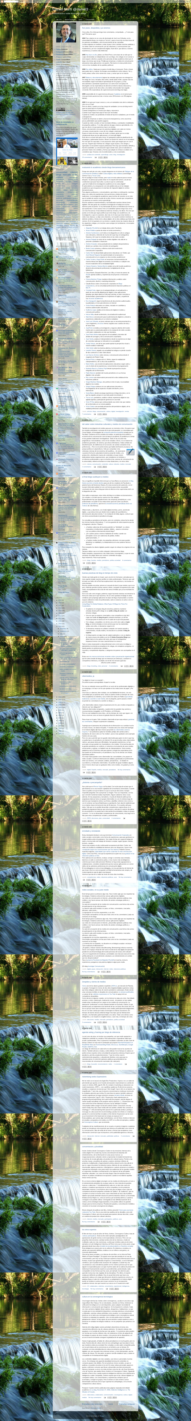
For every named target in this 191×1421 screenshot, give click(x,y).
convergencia (118, 1395)
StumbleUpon (123, 1045)
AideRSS (91, 1047)
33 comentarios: (87, 157)
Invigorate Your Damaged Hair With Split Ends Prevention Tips (67, 508)
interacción (99, 969)
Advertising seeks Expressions (94, 1077)
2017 (60, 605)
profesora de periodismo (90, 503)
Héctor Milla (90, 314)
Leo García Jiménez (92, 355)
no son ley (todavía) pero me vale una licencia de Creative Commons (65, 112)
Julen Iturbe (89, 348)
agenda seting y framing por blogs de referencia (101, 1032)
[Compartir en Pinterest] (107, 157)
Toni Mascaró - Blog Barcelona (65, 368)
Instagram (59, 52)
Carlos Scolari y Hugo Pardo (95, 259)
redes (98, 877)
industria (116, 464)
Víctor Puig (62, 576)
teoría (76, 182)
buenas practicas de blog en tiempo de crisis (99, 573)
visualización (66, 206)
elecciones (95, 818)
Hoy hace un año (91, 55)
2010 (60, 624)
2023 (60, 600)
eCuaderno (62, 310)
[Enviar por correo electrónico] (99, 157)
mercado (128, 464)
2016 (60, 608)
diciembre (63, 628)
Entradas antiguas (127, 1404)
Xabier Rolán (62, 379)
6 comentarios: (127, 560)
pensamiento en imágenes (67, 249)
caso (69, 229)
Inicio (111, 1404)
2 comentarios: (87, 467)
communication (108, 1395)
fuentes (93, 560)
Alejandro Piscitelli (92, 228)
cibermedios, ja (88, 676)
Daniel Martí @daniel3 (70, 9)
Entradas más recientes (92, 1404)
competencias (91, 877)
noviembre (63, 631)
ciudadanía (60, 192)
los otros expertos (89, 1230)
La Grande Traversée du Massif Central (65, 342)
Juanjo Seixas (90, 343)
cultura (108, 411)
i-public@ (61, 473)
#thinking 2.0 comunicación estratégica (67, 516)
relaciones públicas (107, 877)
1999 (60, 720)
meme (71, 231)
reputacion (59, 212)
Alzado (88, 274)
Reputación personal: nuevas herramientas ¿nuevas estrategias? (66, 579)
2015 (60, 610)
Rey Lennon (90, 377)
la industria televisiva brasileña (113, 432)
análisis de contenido (93, 154)
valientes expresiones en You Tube (104, 994)
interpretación (73, 212)
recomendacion (103, 1064)
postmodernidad (61, 214)
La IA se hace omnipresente (66, 258)
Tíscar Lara (96, 175)
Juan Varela (90, 339)
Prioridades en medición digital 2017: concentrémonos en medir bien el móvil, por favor (67, 536)
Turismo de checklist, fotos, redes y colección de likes (66, 280)
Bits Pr (88, 288)
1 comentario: (118, 1064)
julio (61, 634)
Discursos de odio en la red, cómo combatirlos (66, 390)
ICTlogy (61, 302)
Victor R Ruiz (90, 402)
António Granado (91, 244)
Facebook (59, 54)
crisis (99, 666)
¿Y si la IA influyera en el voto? (67, 297)
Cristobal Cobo (91, 290)
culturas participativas (89, 1236)
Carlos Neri (89, 253)
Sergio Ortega (90, 386)
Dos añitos (89, 69)
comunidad (74, 202)
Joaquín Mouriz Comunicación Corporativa (63, 489)
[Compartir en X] (103, 157)
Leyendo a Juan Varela (97, 699)
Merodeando (62, 533)
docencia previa (70, 19)
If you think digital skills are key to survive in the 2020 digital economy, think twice (66, 446)
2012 (60, 618)
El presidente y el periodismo (66, 454)
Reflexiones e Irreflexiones (67, 361)
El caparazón (62, 388)
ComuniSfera (90, 19)
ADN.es (114, 986)
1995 (60, 728)
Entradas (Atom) (96, 1408)
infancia (66, 225)
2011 (60, 621)
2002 (60, 712)
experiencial (117, 1286)
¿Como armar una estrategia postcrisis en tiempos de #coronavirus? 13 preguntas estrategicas (66, 428)
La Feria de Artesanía (64, 319)
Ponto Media (62, 586)
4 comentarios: (116, 818)
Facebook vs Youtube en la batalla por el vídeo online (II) (66, 519)
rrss (67, 221)
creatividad (59, 218)
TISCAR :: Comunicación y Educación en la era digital (67, 406)
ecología (75, 186)
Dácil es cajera (62, 469)
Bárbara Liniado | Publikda (67, 505)
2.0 (88, 1286)
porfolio (76, 231)
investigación (121, 154)
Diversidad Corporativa (66, 330)
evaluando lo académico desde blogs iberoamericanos (103, 167)
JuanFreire (89, 328)
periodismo (105, 560)
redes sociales (72, 188)
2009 (60, 626)
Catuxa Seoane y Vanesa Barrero (97, 266)
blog (114, 154)
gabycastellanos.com (65, 424)
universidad (106, 818)
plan (100, 818)
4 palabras (117, 94)
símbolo (69, 227)
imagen (75, 184)
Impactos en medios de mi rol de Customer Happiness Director (66, 547)
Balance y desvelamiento (94, 77)
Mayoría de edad (63, 409)
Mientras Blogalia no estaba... (67, 362)
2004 (60, 707)
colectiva (101, 1286)
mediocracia (62, 453)
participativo (108, 1219)
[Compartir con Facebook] (105, 157)
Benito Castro (90, 248)
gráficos (68, 216)
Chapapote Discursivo (65, 459)
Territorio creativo (64, 414)
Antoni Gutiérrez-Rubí (65, 257)
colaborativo (94, 1286)
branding (94, 666)
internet (106, 969)
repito (109, 177)
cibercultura (91, 1395)
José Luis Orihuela (92, 321)
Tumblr (58, 59)
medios (122, 464)
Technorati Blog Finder (103, 1045)
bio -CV (59, 19)
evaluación (60, 196)
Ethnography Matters (65, 554)
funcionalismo (69, 204)
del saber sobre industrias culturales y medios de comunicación (107, 424)
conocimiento (109, 1286)
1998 (60, 723)
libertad (64, 227)
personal (104, 666)
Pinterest (59, 57)
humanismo (67, 219)
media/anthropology (65, 396)
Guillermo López (91, 310)
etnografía (74, 223)
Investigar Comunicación (96, 966)
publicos (116, 1136)
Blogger (102, 1416)
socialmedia (60, 202)
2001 (60, 715)
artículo (89, 411)
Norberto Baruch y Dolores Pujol (96, 368)
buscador (94, 1064)
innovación (60, 184)
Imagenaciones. (63, 435)
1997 (60, 726)
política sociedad (115, 560)
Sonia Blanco (90, 393)
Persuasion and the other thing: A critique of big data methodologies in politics (67, 557)
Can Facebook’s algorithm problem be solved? (65, 500)
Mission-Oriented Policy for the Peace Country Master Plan (67, 304)
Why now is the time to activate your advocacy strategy (65, 417)
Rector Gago (98, 786)
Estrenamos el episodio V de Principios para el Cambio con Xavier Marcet (67, 372)
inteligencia (125, 1286)
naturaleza (59, 225)
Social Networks (63, 497)
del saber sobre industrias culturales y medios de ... (68, 649)
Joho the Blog (63, 525)
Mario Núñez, (90, 364)
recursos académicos (96, 298)
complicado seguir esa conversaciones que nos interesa (100, 849)
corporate (59, 204)
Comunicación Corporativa (120, 835)
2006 (60, 702)
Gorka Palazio (90, 305)
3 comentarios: (87, 1022)
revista (127, 411)
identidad (75, 206)
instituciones (74, 210)
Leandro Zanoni (91, 350)
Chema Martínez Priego (93, 279)
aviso (111, 154)
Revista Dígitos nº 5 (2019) (66, 461)
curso (80, 19)
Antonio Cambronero (92, 233)
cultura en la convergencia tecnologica (97, 1297)
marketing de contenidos (62, 232)
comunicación (101, 411)
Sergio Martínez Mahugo (94, 382)
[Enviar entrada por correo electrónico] (95, 157)
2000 (60, 718)
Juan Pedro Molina (92, 334)
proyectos (68, 218)
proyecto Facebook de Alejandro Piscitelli (100, 960)
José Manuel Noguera (93, 255)
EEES (89, 818)
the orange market (64, 277)
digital (113, 411)
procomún (66, 231)
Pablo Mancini (90, 373)
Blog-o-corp (62, 295)
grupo (93, 969)
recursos (101, 323)
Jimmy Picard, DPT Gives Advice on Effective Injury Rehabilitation (65, 399)
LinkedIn (59, 62)
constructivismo (61, 210)
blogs (94, 411)
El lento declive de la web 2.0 (66, 483)
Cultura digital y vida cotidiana (112, 173)
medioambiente (72, 200)
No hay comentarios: (124, 769)
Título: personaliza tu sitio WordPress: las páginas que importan (66, 382)
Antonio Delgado (91, 239)
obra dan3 (72, 196)
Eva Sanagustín (91, 301)
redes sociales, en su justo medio (95, 890)
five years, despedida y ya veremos (96, 28)
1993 (60, 733)
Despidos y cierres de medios (94, 982)
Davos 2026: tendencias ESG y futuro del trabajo (66, 333)
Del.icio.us (114, 1045)
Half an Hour (62, 270)
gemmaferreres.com (65, 318)
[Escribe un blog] (101, 157)
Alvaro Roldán (90, 230)
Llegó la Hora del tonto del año (67, 565)
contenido (105, 464)
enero (62, 636)
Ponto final (61, 587)
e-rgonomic (62, 443)
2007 (60, 699)
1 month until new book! (65, 265)
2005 (60, 705)
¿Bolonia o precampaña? (92, 782)
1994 (60, 731)
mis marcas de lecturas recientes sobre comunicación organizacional (111, 656)
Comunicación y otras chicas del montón (65, 570)
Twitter (58, 49)
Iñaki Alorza (89, 317)
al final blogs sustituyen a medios (95, 477)
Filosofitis (61, 324)
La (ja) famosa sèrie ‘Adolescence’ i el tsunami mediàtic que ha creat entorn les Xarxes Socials (66, 354)
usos (115, 877)
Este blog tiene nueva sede (66, 492)
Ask (95, 1047)
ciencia (89, 464)
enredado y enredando (91, 831)
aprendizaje (105, 154)
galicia (76, 208)
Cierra (84, 986)
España (94, 769)
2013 (60, 616)
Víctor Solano (90, 406)
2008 (60, 697)
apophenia (62, 263)
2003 (60, 710)
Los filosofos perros (64, 326)
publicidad (110, 1136)
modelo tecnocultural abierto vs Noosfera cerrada (116, 1246)
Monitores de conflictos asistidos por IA (65, 312)
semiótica (75, 216)
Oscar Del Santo (63, 592)
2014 (60, 613)
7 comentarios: (87, 414)
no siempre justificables (126, 992)
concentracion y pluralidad (92, 1147)
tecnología (85, 1289)
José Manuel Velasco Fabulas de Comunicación (67, 286)
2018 (60, 603)
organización (60, 208)
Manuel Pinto (90, 359)
